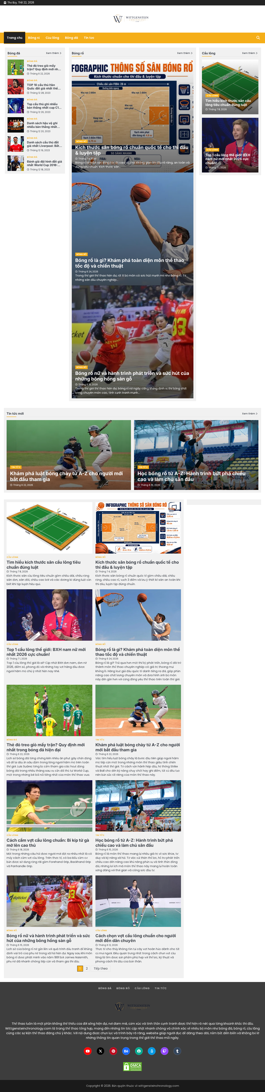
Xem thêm (52, 53)
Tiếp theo (101, 968)
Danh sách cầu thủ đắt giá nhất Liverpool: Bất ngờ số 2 (43, 144)
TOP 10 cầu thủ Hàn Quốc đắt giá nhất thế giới (42, 86)
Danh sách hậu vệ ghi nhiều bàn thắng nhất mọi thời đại (42, 124)
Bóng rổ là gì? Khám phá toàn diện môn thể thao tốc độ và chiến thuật (129, 263)
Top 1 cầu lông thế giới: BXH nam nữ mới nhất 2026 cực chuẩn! (227, 159)
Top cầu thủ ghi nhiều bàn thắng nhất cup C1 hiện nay (43, 105)
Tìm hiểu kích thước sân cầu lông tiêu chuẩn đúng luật (228, 103)
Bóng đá (71, 38)
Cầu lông (52, 38)
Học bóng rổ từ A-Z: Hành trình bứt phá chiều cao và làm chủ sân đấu (192, 476)
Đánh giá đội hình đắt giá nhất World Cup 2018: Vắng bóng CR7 (44, 163)
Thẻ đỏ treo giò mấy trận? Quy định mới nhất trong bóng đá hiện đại (44, 67)
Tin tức (89, 38)
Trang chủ (14, 38)
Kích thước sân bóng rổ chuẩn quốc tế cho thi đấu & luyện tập (131, 150)
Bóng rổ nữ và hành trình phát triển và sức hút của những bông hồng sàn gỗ (132, 376)
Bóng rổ (34, 38)
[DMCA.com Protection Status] (132, 1066)
